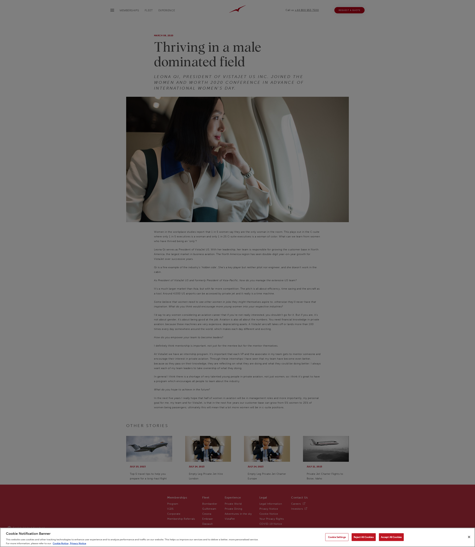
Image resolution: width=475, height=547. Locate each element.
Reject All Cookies (364, 537)
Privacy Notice (77, 543)
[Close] (469, 537)
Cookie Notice (60, 543)
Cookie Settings (337, 537)
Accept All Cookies (391, 537)
